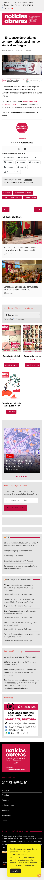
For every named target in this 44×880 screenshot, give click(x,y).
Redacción (7, 50)
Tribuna (9, 456)
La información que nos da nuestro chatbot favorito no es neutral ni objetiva (20, 463)
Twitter (6, 8)
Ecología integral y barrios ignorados (18, 551)
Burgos (7, 193)
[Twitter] (19, 149)
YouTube (12, 8)
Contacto (13, 2)
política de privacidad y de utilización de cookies (20, 853)
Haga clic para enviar (15, 508)
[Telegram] (25, 149)
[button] (16, 476)
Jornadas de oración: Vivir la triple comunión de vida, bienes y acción (20, 249)
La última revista (8, 5)
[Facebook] (22, 149)
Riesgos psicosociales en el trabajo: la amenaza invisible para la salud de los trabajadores (18, 588)
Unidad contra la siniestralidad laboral (18, 561)
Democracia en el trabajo (13, 556)
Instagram (9, 8)
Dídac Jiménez (13, 469)
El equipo (5, 795)
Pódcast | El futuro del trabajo (18, 579)
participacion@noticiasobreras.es (16, 688)
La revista (5, 2)
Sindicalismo (31, 197)
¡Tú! (7, 537)
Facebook (2, 8)
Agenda (28, 51)
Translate (20, 319)
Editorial (7, 662)
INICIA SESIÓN (27, 5)
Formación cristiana (23, 193)
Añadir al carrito (11, 365)
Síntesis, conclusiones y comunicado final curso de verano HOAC (21, 288)
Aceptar (15, 871)
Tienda (17, 5)
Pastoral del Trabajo (12, 197)
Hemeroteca (6, 815)
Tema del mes (9, 670)
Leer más (11, 412)
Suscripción (22, 2)
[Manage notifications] (39, 875)
